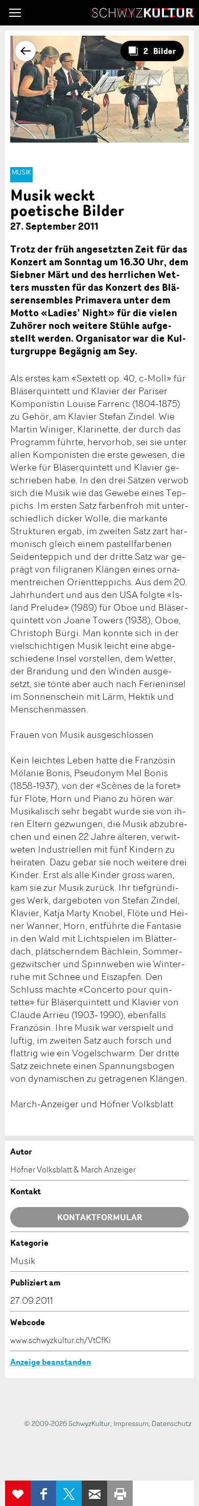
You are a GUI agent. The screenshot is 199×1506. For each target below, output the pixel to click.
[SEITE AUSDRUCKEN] (120, 1493)
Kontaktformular (99, 1217)
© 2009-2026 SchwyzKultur (67, 1423)
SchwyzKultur (143, 12)
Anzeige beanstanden (50, 1362)
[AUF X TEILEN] (69, 1493)
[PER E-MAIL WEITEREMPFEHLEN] (94, 1493)
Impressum (130, 1423)
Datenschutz (171, 1423)
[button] (15, 12)
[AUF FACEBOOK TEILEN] (43, 1493)
